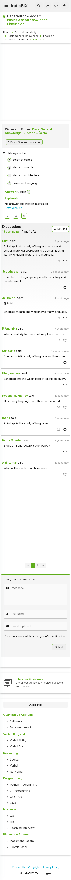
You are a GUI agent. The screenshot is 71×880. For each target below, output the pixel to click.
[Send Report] (24, 216)
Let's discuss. (14, 208)
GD (12, 816)
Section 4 (48, 35)
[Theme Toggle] (56, 5)
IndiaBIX (19, 5)
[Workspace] (15, 216)
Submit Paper (18, 847)
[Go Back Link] (7, 216)
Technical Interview (22, 828)
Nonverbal (16, 771)
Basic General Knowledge (23, 35)
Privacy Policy (51, 867)
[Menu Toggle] (6, 5)
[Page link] (43, 565)
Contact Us (18, 867)
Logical (14, 759)
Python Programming (23, 784)
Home (6, 32)
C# (20, 796)
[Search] (39, 5)
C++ (12, 796)
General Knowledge (26, 32)
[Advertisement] (35, 82)
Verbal (14, 765)
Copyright (34, 867)
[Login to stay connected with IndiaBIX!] (65, 5)
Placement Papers (22, 841)
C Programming (20, 790)
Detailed (62, 229)
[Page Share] (47, 5)
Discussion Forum (18, 39)
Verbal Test (17, 746)
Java (13, 802)
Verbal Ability (18, 740)
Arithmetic (16, 721)
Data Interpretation (22, 727)
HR (12, 822)
